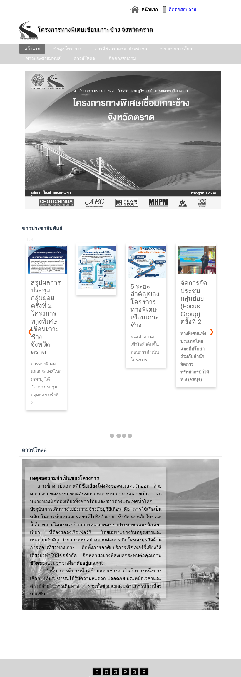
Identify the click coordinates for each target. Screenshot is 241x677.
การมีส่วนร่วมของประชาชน (121, 48)
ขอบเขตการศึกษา (177, 48)
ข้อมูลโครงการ (67, 48)
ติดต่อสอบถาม (181, 9)
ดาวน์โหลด (84, 58)
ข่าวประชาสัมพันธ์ (43, 58)
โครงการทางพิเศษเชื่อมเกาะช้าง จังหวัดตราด (95, 29)
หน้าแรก (32, 48)
